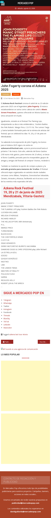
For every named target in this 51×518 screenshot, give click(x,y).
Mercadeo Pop (29, 98)
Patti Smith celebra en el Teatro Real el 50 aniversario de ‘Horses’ (9, 342)
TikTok (6, 321)
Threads (6, 315)
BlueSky (6, 318)
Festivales (5, 94)
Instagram (7, 309)
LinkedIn (6, 324)
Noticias (16, 94)
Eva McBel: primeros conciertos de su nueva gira (45, 342)
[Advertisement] (25, 386)
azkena (12, 334)
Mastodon (7, 328)
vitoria (25, 334)
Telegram (7, 300)
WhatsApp (7, 303)
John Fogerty (33, 106)
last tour (18, 334)
